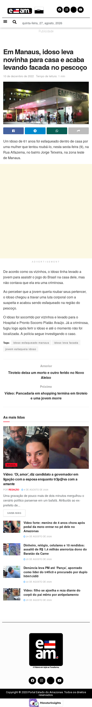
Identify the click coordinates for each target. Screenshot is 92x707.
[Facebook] (32, 680)
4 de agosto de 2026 (35, 489)
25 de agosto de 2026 (38, 559)
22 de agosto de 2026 (38, 581)
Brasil (11, 464)
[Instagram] (41, 680)
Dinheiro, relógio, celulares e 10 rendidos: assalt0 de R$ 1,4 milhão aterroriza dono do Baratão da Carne (55, 549)
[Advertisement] (46, 211)
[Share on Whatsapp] (57, 130)
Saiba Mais (16, 512)
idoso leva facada (66, 342)
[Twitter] (50, 680)
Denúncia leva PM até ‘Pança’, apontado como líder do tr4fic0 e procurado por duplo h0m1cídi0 (56, 572)
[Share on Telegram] (35, 130)
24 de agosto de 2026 (38, 536)
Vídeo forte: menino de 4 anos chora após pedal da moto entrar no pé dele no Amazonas (54, 526)
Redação (14, 489)
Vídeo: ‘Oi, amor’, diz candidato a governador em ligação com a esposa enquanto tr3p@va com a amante (40, 479)
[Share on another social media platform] (78, 130)
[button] (5, 21)
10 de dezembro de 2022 (18, 76)
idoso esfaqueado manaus (31, 342)
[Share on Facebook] (13, 130)
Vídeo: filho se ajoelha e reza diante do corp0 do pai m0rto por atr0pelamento (52, 592)
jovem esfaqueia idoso (20, 349)
